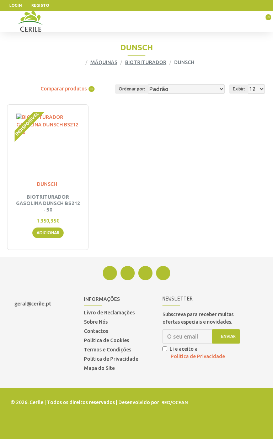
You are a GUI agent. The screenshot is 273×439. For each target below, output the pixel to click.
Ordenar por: (132, 89)
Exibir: (239, 89)
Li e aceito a (197, 352)
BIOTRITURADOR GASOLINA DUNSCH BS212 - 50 (48, 203)
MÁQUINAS (103, 62)
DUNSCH (47, 184)
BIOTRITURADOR (145, 62)
